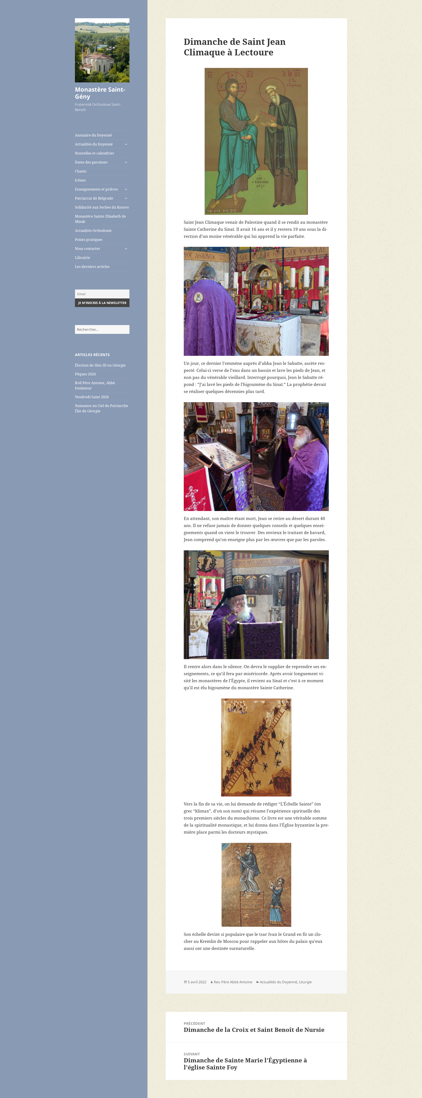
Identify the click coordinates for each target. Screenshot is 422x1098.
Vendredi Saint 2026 (92, 396)
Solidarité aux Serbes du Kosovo (102, 207)
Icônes (80, 180)
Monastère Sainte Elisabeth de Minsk (100, 219)
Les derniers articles (92, 266)
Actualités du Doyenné (94, 144)
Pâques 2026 (85, 374)
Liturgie (305, 982)
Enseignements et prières (96, 189)
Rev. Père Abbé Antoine (233, 982)
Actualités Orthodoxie (93, 230)
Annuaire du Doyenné (93, 135)
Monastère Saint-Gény (100, 92)
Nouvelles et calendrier (94, 153)
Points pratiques (88, 239)
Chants (80, 171)
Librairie (82, 257)
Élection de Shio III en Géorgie (100, 365)
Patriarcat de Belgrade (94, 198)
